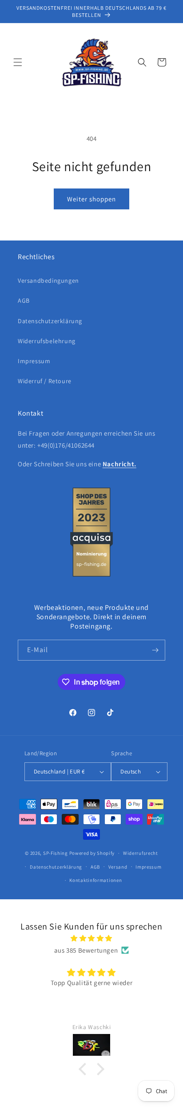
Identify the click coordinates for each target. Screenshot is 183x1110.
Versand (117, 867)
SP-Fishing (55, 853)
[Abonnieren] (155, 650)
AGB (24, 301)
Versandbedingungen (48, 280)
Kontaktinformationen (95, 880)
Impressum (34, 361)
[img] (91, 938)
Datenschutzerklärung (50, 321)
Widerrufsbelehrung (47, 341)
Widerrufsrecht (140, 853)
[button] (18, 62)
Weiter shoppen (91, 199)
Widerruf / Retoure (45, 381)
